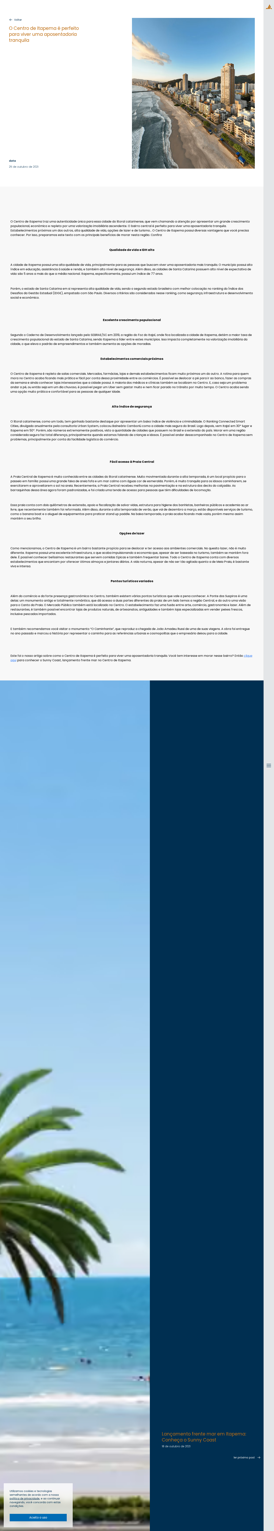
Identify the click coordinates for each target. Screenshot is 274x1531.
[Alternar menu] (269, 769)
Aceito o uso (38, 1517)
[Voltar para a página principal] (269, 6)
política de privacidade (25, 1498)
